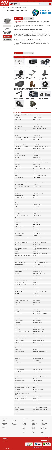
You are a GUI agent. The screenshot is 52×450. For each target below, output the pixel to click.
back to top (46, 437)
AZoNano (4, 420)
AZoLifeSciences (14, 425)
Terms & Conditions (44, 428)
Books (24, 425)
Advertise (42, 427)
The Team (33, 433)
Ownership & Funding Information (44, 434)
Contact (42, 425)
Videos (24, 428)
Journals (24, 432)
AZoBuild (3, 425)
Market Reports (34, 423)
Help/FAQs (33, 432)
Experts (33, 431)
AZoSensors (14, 420)
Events (24, 429)
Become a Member (44, 423)
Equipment (24, 424)
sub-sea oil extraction (19, 21)
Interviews (33, 421)
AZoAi (13, 423)
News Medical (14, 424)
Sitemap (42, 431)
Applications (34, 425)
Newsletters (43, 424)
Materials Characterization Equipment (19, 7)
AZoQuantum (14, 421)
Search (42, 421)
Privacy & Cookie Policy (44, 429)
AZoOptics (4, 424)
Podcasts (33, 429)
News (23, 420)
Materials (33, 424)
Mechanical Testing (8, 7)
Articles (24, 421)
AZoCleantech (4, 423)
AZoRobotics (4, 421)
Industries (33, 427)
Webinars (33, 420)
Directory (23, 1)
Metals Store (25, 431)
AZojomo (33, 428)
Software (24, 433)
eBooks (24, 427)
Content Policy (43, 432)
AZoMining (4, 427)
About (42, 420)
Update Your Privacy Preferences (9, 448)
